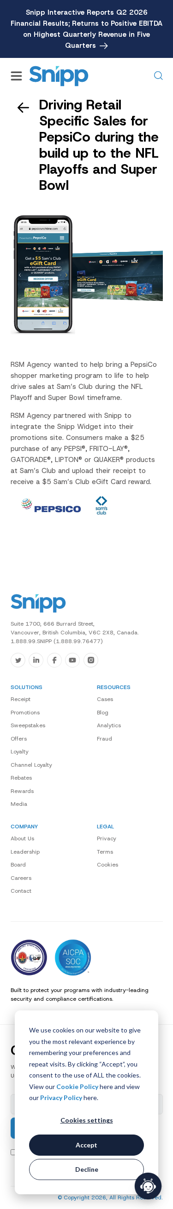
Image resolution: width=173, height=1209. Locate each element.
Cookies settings (86, 1120)
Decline (86, 1169)
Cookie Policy (77, 1086)
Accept (86, 1145)
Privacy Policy (61, 1097)
